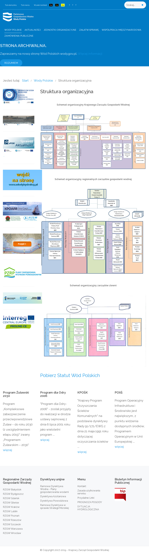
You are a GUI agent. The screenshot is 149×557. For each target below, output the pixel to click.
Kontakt (81, 486)
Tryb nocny (25, 5)
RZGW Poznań (11, 515)
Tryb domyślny (11, 5)
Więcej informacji (90, 53)
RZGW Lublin (10, 511)
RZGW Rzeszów (12, 520)
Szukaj (142, 5)
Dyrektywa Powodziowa (54, 500)
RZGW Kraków (11, 506)
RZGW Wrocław (12, 533)
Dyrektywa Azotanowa (53, 496)
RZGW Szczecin (12, 524)
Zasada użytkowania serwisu (88, 492)
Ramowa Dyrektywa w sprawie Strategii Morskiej (54, 506)
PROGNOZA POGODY (89, 502)
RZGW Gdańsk (11, 498)
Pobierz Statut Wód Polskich (70, 375)
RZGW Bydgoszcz (13, 493)
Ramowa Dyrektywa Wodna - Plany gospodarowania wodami (54, 489)
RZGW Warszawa (13, 528)
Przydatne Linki (85, 497)
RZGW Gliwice (11, 502)
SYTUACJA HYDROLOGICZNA (88, 508)
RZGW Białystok (12, 489)
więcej (7, 450)
